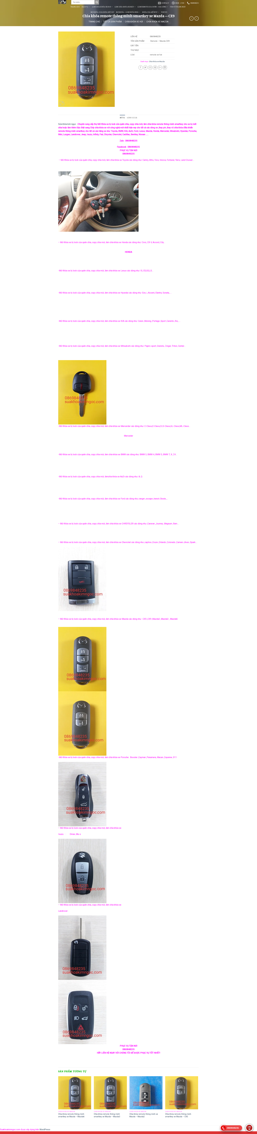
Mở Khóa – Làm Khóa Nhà (127, 12)
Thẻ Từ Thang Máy (178, 7)
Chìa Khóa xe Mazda (157, 21)
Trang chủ (94, 21)
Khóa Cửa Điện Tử (149, 12)
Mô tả (122, 118)
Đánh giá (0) (132, 118)
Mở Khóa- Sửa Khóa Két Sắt (102, 12)
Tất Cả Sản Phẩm (112, 21)
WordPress (44, 1129)
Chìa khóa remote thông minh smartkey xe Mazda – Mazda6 (71, 1115)
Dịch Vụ (85, 7)
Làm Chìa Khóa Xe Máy (124, 7)
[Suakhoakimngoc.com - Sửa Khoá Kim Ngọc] (62, 2)
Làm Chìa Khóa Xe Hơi (101, 7)
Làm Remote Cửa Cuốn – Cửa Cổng (151, 7)
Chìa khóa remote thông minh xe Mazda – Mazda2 (143, 1115)
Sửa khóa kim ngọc (67, 124)
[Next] (198, 1099)
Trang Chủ (75, 7)
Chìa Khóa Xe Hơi (134, 21)
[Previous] (58, 1099)
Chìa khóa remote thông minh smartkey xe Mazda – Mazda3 (107, 1115)
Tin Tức (164, 12)
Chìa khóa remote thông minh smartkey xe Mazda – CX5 (178, 1115)
